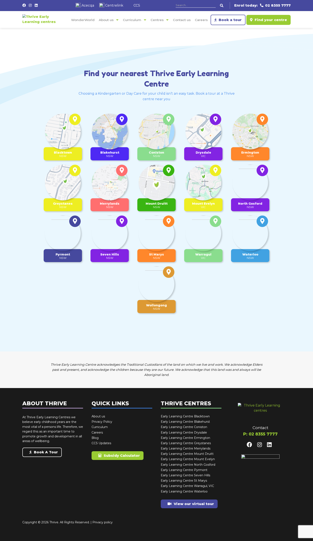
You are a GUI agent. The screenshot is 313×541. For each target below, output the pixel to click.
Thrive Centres (186, 404)
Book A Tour (45, 452)
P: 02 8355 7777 (260, 434)
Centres (157, 20)
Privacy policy (102, 522)
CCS (136, 5)
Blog (95, 438)
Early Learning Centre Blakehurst (185, 422)
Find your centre (270, 20)
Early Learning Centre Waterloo (184, 491)
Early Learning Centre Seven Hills (185, 475)
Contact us (182, 20)
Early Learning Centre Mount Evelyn (188, 459)
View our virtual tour (193, 504)
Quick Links (110, 404)
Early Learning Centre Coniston (184, 427)
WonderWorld (83, 20)
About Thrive (44, 404)
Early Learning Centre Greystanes (186, 443)
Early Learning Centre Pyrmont (184, 470)
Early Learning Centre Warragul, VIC (187, 486)
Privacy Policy (102, 422)
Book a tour (230, 20)
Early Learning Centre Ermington (185, 438)
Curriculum (132, 20)
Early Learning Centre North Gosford (188, 465)
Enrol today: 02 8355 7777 (262, 5)
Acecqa (87, 5)
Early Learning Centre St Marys (184, 480)
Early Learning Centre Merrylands (185, 448)
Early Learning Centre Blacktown (185, 416)
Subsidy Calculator (121, 456)
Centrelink (113, 5)
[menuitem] (83, 20)
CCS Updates (101, 443)
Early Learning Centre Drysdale (184, 432)
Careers (201, 20)
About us (106, 20)
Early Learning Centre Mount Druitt (187, 454)
